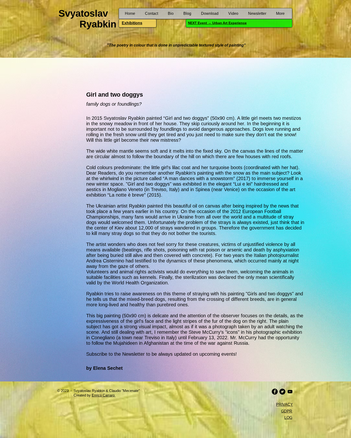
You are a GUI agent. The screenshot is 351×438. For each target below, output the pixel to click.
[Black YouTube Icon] (290, 392)
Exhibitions (132, 23)
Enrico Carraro (104, 395)
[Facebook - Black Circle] (275, 392)
